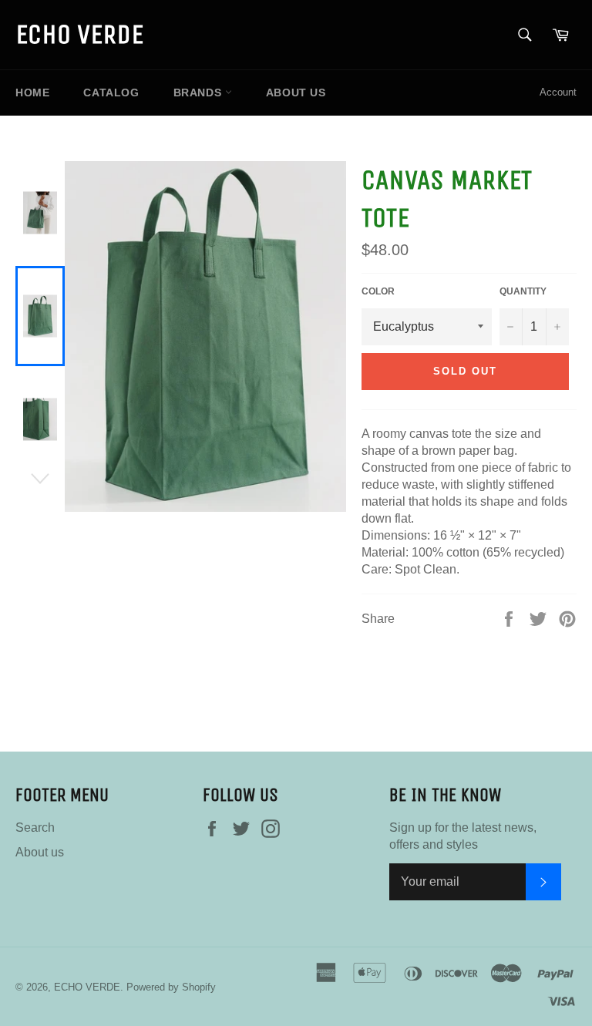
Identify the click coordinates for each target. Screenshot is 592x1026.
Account (558, 92)
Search (35, 827)
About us (296, 92)
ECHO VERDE (79, 34)
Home (32, 92)
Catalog (111, 92)
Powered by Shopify (171, 987)
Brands (199, 92)
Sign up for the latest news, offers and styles (462, 836)
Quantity (523, 291)
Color (378, 291)
